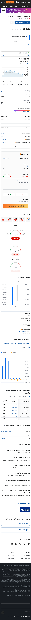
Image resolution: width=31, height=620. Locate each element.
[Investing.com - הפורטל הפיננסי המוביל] (21, 2)
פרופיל (24, 48)
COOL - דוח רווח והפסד (21, 339)
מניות (28, 6)
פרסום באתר (11, 555)
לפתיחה (14, 404)
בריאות (3, 435)
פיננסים (19, 45)
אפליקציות (27, 552)
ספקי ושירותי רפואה (6, 431)
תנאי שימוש (27, 600)
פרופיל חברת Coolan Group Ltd (18, 425)
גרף (24, 45)
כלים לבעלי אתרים (25, 558)
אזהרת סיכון (27, 611)
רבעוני (23, 347)
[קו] (26, 53)
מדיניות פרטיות (27, 606)
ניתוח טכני (12, 45)
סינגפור (3, 438)
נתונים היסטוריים (17, 48)
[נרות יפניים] (28, 53)
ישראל (16, 6)
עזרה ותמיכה (11, 558)
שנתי (28, 347)
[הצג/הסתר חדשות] (20, 53)
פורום (5, 45)
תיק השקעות (27, 555)
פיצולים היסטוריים (8, 48)
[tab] (22, 219)
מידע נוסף (23, 38)
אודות (12, 552)
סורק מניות (22, 6)
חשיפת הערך (5, 91)
